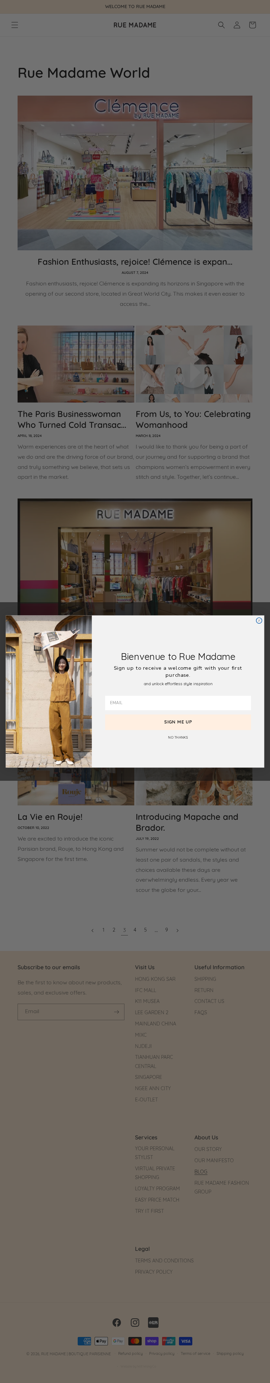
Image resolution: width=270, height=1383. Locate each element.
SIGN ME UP (178, 722)
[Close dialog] (259, 620)
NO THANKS (178, 737)
